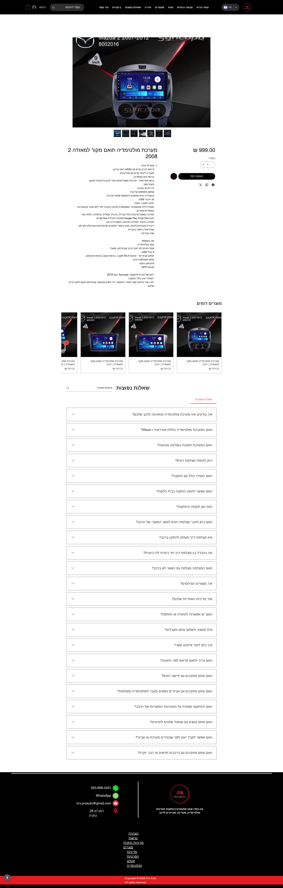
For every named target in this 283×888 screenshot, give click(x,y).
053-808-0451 (101, 808)
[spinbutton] (207, 165)
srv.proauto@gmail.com (93, 823)
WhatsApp (103, 816)
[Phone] (116, 808)
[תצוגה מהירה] (199, 335)
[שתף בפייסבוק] (213, 185)
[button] (28, 7)
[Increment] (203, 165)
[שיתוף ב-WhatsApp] (207, 185)
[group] (141, 343)
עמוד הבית (209, 26)
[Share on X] (201, 185)
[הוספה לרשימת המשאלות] (173, 177)
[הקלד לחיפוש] (53, 7)
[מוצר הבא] (66, 343)
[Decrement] (212, 165)
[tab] (203, 400)
